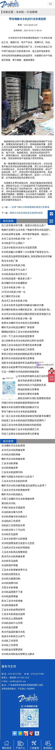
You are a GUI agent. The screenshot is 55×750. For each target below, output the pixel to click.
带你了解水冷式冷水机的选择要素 (19, 411)
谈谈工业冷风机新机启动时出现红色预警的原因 (26, 398)
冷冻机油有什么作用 (12, 623)
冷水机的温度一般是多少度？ (16, 278)
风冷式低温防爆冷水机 (13, 632)
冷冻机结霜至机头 (10, 574)
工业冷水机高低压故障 (13, 614)
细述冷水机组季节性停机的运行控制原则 (22, 367)
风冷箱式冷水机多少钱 (13, 265)
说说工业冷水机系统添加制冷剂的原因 (21, 425)
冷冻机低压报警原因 (12, 649)
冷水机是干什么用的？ (13, 243)
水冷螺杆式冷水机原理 (13, 445)
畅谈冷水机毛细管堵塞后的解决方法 (20, 407)
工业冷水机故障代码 (12, 472)
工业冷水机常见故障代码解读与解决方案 (22, 305)
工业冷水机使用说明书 (13, 609)
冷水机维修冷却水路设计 (14, 516)
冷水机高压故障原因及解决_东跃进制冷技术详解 (26, 256)
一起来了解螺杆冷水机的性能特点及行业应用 (24, 376)
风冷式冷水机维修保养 (13, 556)
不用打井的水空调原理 (13, 507)
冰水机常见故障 (9, 561)
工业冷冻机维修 (9, 463)
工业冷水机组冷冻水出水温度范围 (19, 247)
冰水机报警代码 (9, 583)
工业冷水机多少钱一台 (13, 287)
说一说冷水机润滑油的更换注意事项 (20, 389)
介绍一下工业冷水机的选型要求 (17, 336)
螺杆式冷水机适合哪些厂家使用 (17, 327)
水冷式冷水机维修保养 (13, 450)
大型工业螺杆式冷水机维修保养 (17, 499)
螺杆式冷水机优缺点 (12, 494)
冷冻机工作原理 (9, 640)
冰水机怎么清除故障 (12, 618)
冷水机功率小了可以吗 (13, 530)
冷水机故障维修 (9, 596)
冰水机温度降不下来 (12, 592)
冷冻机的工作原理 (10, 521)
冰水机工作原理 (9, 645)
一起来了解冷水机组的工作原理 (17, 349)
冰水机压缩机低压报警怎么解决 (17, 654)
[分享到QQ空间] (20, 733)
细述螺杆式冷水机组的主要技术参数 (20, 394)
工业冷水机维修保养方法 (14, 569)
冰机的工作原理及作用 (13, 525)
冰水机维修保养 (9, 467)
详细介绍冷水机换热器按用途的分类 (20, 402)
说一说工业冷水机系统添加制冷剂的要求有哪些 (26, 416)
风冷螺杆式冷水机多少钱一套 (16, 318)
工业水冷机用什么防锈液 (14, 538)
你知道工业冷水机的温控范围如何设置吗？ (23, 420)
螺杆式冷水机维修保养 (13, 459)
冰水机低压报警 (9, 627)
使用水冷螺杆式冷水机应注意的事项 (20, 323)
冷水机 (20, 11)
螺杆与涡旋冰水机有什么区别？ (17, 476)
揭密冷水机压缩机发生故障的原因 (26, 213)
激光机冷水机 (8, 503)
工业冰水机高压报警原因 (14, 552)
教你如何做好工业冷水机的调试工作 (20, 429)
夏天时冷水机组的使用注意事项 (17, 358)
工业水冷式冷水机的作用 (14, 481)
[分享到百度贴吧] (37, 733)
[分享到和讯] (31, 733)
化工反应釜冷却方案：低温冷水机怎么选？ (23, 225)
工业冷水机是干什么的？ (14, 269)
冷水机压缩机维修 (10, 454)
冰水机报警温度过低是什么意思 (17, 543)
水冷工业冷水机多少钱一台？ (16, 238)
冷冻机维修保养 (9, 605)
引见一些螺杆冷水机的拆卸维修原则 (20, 371)
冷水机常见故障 (9, 534)
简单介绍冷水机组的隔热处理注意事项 (21, 354)
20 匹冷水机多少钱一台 (13, 292)
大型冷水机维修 (9, 587)
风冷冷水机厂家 (9, 261)
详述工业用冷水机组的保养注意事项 (20, 433)
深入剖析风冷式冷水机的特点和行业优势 (22, 340)
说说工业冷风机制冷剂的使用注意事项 (21, 380)
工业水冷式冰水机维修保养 (15, 490)
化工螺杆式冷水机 (10, 296)
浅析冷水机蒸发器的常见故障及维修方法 (22, 363)
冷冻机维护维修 (9, 565)
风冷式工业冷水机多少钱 (14, 300)
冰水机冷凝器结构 (10, 578)
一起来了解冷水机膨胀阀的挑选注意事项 (29, 207)
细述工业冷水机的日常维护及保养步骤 (21, 345)
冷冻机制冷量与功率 (12, 512)
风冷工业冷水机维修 (12, 601)
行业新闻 (32, 11)
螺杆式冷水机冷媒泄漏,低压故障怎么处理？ (24, 485)
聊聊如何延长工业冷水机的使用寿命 (20, 332)
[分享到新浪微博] (25, 733)
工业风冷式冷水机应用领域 (15, 547)
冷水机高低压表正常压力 (14, 274)
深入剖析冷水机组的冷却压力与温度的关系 (23, 385)
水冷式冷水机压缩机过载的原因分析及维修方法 (26, 314)
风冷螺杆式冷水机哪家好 (14, 283)
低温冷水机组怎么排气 (13, 636)
